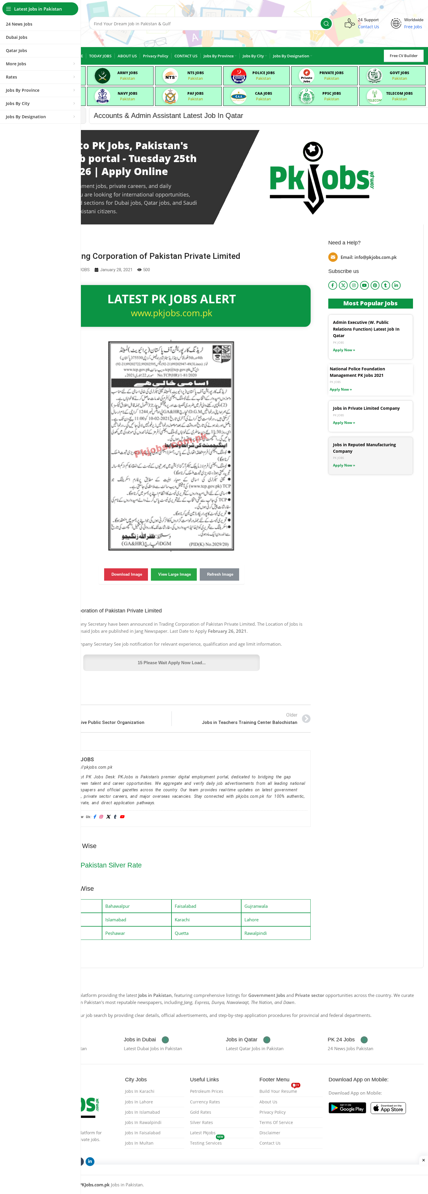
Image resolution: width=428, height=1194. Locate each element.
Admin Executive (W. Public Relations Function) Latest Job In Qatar (366, 328)
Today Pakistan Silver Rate (101, 865)
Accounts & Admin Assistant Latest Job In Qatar (116, 115)
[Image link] (347, 1107)
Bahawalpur (117, 906)
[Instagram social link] (353, 285)
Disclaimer (269, 1132)
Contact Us (270, 1143)
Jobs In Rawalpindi (143, 1122)
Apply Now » (344, 349)
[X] (108, 817)
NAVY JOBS (127, 93)
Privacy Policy (272, 1112)
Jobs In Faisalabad (143, 1132)
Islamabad (115, 919)
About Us (268, 1102)
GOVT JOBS (399, 72)
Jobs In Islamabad (142, 1112)
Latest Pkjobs (203, 1132)
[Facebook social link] (332, 285)
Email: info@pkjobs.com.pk (369, 257)
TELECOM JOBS (399, 93)
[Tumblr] (115, 817)
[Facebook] (94, 817)
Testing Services (206, 1142)
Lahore (251, 919)
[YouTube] (122, 817)
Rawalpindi (255, 933)
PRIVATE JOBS (331, 72)
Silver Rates (201, 1122)
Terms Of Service (276, 1122)
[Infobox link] (146, 1039)
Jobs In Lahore (139, 1102)
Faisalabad (185, 906)
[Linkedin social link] (396, 285)
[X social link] (343, 285)
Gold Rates (200, 1112)
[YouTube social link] (364, 285)
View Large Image (174, 574)
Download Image (126, 574)
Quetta (182, 933)
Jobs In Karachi (139, 1091)
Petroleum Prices (206, 1091)
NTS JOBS (195, 72)
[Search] (326, 23)
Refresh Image (220, 574)
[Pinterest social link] (375, 285)
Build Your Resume (279, 1090)
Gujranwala (256, 906)
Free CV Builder (404, 55)
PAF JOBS (195, 93)
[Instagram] (100, 817)
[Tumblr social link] (385, 285)
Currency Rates (205, 1102)
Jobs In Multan (139, 1143)
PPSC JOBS (331, 93)
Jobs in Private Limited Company (366, 408)
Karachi (182, 919)
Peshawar (115, 933)
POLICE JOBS (263, 72)
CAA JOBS (263, 93)
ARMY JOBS (127, 72)
